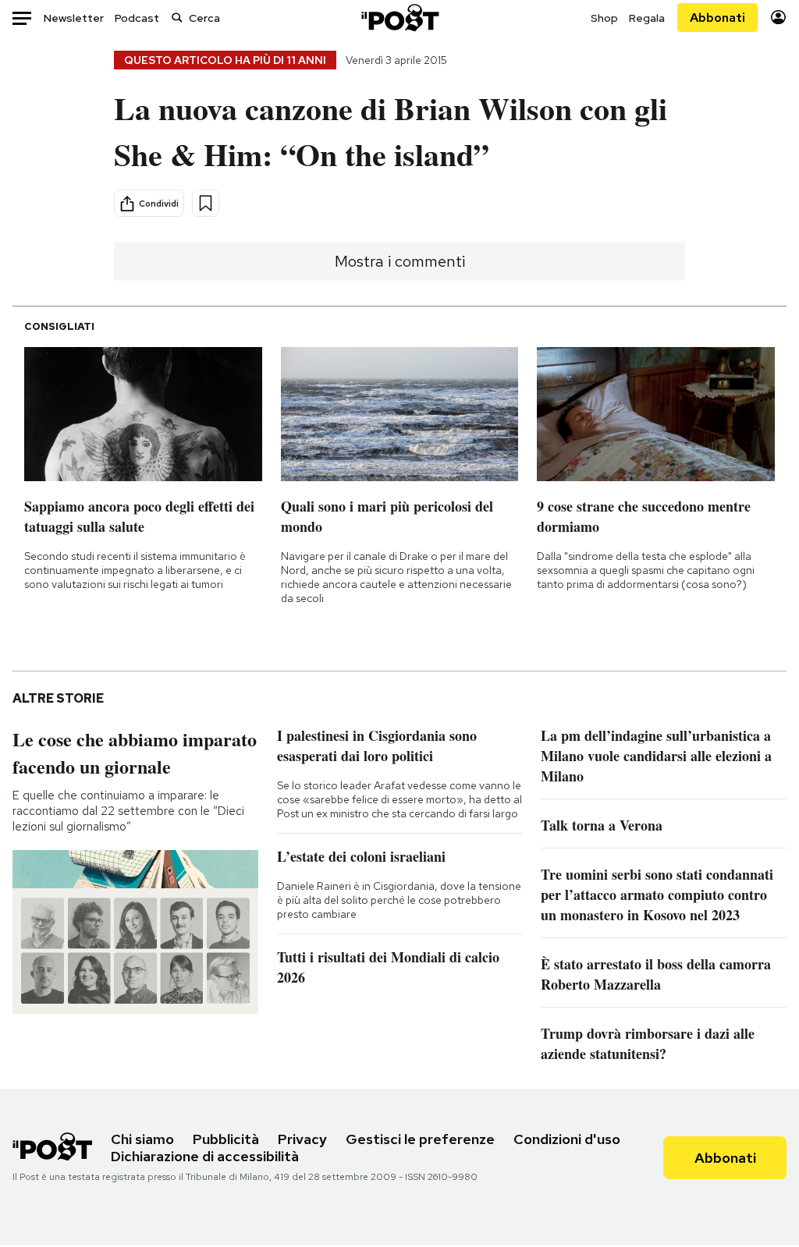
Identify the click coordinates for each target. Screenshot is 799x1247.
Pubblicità (226, 1139)
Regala (647, 18)
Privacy (302, 1139)
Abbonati (717, 17)
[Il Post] (399, 17)
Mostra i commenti (400, 261)
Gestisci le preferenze (420, 1139)
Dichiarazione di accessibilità (205, 1156)
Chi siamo (142, 1139)
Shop (604, 18)
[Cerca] (177, 17)
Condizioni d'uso (566, 1139)
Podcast (137, 18)
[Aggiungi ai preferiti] (205, 203)
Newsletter (74, 18)
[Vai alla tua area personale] (778, 17)
